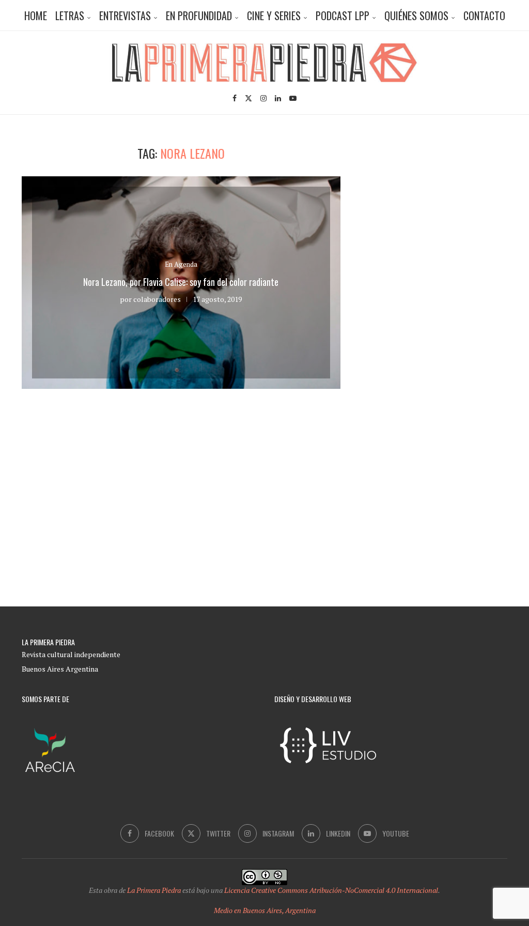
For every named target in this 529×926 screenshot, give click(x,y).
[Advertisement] (447, 210)
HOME (35, 15)
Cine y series (274, 15)
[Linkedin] (278, 98)
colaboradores (157, 299)
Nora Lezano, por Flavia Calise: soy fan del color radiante (180, 282)
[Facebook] (234, 98)
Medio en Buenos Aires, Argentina (265, 910)
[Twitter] (248, 98)
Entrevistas (125, 15)
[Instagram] (263, 98)
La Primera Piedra (154, 890)
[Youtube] (293, 98)
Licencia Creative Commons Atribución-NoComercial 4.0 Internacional (331, 890)
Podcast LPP (342, 15)
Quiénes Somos (416, 15)
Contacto (484, 15)
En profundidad (199, 15)
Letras (69, 15)
